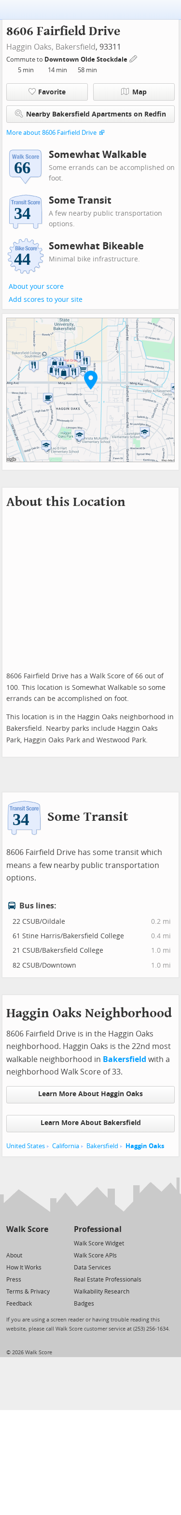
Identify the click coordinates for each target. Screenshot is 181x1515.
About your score (36, 287)
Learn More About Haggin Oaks (90, 1094)
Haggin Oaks (144, 1146)
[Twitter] (11, 1242)
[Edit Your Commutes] (134, 58)
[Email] (41, 1242)
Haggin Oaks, (30, 47)
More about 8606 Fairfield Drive (51, 132)
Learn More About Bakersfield (91, 1123)
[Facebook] (26, 1242)
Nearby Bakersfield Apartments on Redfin (96, 114)
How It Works (24, 1267)
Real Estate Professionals (107, 1279)
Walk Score (27, 1229)
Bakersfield (76, 47)
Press (13, 1279)
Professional (98, 1229)
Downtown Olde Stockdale (86, 59)
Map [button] (139, 92)
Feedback (19, 1303)
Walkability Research (101, 1291)
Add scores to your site (46, 300)
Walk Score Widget (99, 1243)
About (14, 1255)
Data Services (92, 1267)
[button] (91, 380)
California (65, 1146)
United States (25, 1146)
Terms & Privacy (28, 1291)
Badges (84, 1303)
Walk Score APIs (95, 1255)
